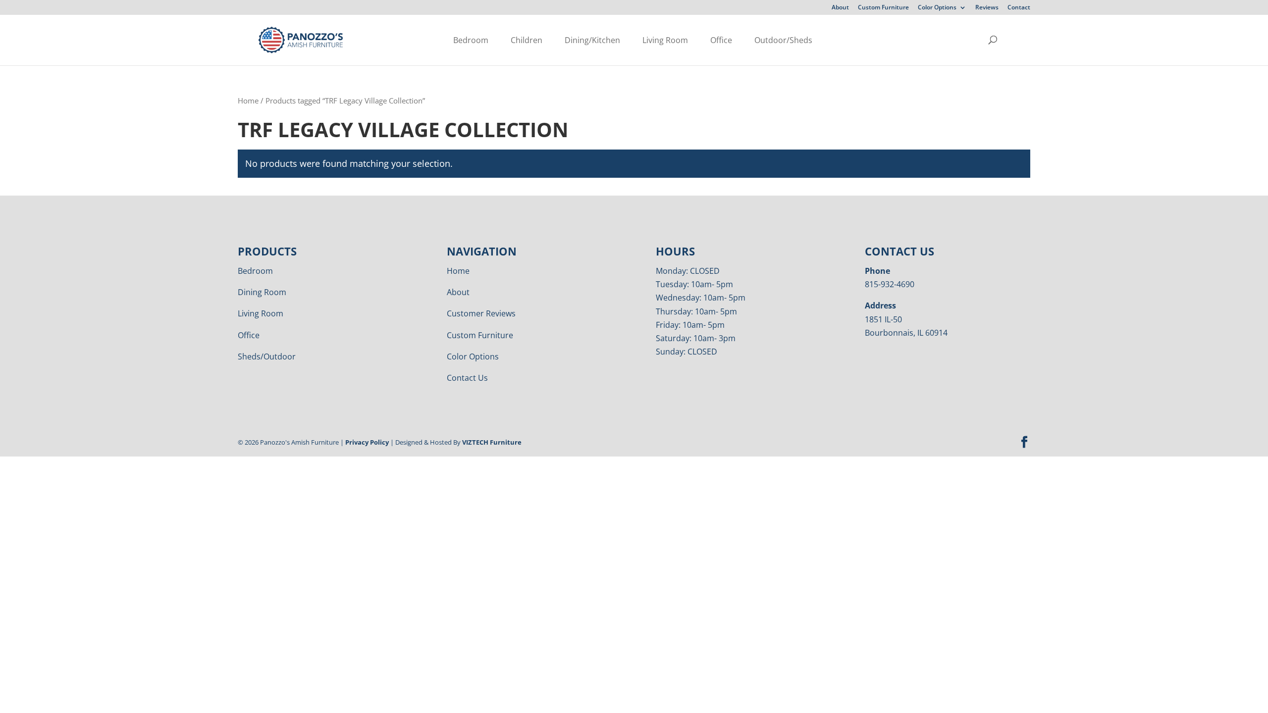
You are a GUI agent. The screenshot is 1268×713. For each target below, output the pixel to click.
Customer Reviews (481, 313)
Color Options (937, 7)
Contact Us (467, 377)
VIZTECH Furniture (492, 442)
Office (721, 40)
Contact (1018, 7)
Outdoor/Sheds (783, 40)
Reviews (987, 7)
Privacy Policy (367, 442)
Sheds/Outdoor (267, 356)
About (840, 7)
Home (248, 100)
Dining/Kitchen (592, 40)
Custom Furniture (883, 7)
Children (526, 40)
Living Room (665, 40)
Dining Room (262, 292)
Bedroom (470, 40)
